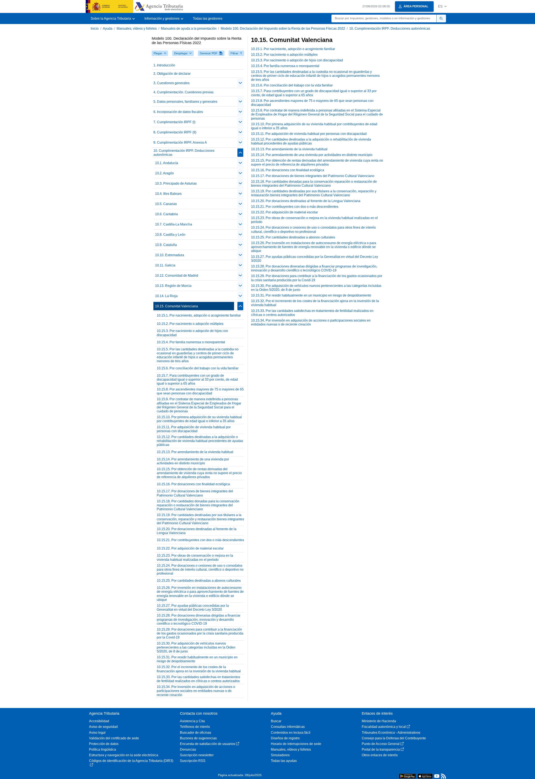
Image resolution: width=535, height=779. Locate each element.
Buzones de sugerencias (198, 738)
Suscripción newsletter (197, 755)
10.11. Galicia (165, 265)
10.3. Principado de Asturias (176, 183)
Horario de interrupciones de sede (296, 744)
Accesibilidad (99, 721)
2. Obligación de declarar (172, 73)
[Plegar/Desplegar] (240, 83)
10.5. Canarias (166, 204)
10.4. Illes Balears (168, 193)
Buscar (276, 721)
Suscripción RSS (192, 761)
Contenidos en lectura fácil (290, 732)
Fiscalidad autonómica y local (384, 726)
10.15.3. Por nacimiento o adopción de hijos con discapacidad (192, 333)
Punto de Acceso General (381, 744)
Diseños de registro (285, 738)
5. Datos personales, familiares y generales (185, 101)
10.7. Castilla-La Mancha (173, 224)
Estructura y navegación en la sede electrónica (123, 755)
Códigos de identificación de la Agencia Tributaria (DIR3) (131, 761)
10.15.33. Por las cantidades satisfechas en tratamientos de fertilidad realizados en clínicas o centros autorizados (198, 679)
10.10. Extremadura (169, 255)
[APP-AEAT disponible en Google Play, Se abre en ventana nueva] (407, 776)
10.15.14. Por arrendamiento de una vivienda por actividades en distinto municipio (193, 461)
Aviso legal (97, 732)
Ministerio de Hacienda (379, 721)
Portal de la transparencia (381, 749)
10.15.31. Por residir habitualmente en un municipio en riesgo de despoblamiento (197, 659)
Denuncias (188, 749)
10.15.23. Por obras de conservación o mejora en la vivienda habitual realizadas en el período (195, 557)
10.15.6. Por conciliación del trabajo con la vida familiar (197, 368)
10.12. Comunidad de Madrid (176, 275)
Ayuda (107, 28)
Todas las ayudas (284, 761)
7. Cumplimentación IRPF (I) (174, 122)
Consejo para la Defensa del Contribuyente (394, 738)
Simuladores (280, 755)
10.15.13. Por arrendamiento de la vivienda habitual (195, 452)
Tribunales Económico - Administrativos (391, 732)
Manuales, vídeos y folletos (137, 28)
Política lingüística (102, 749)
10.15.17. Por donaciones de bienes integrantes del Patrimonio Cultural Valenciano (195, 493)
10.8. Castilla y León (170, 234)
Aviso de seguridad (103, 726)
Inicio (95, 28)
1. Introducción (164, 65)
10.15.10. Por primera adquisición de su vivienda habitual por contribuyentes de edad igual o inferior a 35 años (199, 419)
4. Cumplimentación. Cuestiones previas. (183, 92)
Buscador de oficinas (195, 732)
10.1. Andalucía (166, 163)
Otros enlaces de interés (380, 755)
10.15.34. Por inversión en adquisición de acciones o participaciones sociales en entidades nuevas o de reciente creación (196, 691)
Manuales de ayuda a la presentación (189, 28)
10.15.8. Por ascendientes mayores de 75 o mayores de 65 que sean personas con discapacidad (200, 391)
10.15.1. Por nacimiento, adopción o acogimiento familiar (199, 315)
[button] (442, 6)
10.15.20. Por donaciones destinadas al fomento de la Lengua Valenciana (196, 531)
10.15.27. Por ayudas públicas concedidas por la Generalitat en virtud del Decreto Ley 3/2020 (193, 607)
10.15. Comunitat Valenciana (176, 306)
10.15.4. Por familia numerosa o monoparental (191, 342)
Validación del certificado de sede (114, 738)
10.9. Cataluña (166, 245)
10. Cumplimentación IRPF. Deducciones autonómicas (389, 28)
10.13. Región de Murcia (173, 286)
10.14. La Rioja (166, 296)
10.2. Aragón (164, 173)
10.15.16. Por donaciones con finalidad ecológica (193, 484)
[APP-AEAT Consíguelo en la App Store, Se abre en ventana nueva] (425, 776)
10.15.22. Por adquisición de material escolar (190, 548)
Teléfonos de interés (195, 726)
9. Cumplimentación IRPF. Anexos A (180, 142)
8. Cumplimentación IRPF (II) (174, 132)
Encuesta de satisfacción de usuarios (207, 744)
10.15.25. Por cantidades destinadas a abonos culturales (199, 580)
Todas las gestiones (207, 18)
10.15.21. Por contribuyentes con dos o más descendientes (200, 540)
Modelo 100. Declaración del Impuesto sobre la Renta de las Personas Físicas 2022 (283, 28)
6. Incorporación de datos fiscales (178, 112)
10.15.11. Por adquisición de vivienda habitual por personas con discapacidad (194, 429)
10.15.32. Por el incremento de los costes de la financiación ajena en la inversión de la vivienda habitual (199, 669)
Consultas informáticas (288, 726)
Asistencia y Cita (192, 721)
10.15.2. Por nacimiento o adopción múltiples (190, 324)
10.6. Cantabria (166, 214)
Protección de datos (103, 744)
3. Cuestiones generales (171, 83)
